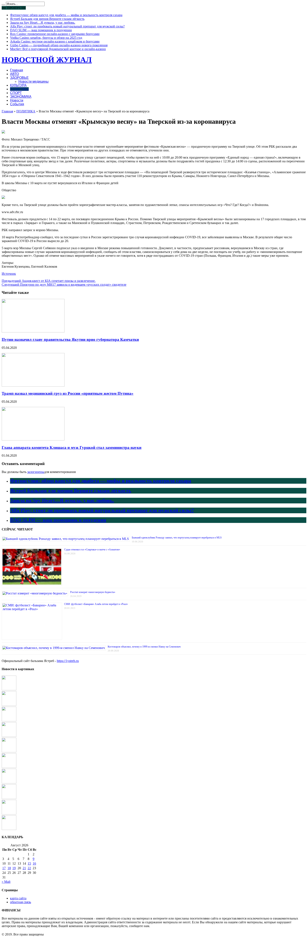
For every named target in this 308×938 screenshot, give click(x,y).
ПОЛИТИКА (19, 89)
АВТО (14, 74)
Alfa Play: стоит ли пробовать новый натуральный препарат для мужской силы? (67, 26)
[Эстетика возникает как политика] (9, 767)
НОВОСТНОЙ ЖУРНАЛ (47, 59)
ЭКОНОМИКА (20, 96)
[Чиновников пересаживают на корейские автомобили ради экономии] (9, 720)
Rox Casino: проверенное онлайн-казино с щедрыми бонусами (55, 34)
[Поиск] (3, 4)
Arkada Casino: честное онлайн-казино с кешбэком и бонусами (55, 41)
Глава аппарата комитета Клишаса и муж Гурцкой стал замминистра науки (71, 447)
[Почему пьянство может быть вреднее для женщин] (9, 735)
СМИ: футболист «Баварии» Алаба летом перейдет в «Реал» (96, 604)
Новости (16, 100)
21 (24, 868)
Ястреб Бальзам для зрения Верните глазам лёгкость (47, 19)
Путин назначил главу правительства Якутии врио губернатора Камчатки (70, 339)
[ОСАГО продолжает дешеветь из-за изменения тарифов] (9, 751)
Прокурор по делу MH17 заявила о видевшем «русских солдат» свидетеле (64, 284)
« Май (6, 881)
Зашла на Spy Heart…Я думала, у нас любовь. (42, 22)
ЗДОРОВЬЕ (19, 77)
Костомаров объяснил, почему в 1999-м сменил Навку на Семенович (144, 646)
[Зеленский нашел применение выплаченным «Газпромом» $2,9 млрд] (9, 798)
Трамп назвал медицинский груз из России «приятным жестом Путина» (67, 393)
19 (14, 868)
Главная (16, 70)
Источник (9, 273)
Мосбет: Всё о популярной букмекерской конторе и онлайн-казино (58, 49)
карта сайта (18, 898)
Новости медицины (33, 81)
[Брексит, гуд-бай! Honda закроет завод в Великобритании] (9, 829)
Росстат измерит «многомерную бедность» (92, 592)
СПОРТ (16, 93)
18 (9, 868)
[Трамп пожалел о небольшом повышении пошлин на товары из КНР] (9, 813)
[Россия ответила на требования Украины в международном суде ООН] (9, 704)
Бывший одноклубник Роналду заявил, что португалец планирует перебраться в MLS (177, 537)
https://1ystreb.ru (68, 661)
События (17, 104)
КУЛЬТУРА (18, 85)
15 (29, 863)
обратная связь (20, 902)
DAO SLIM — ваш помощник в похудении (41, 30)
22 (29, 868)
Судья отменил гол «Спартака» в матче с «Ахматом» (92, 549)
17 (4, 868)
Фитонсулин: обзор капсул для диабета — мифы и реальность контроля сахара (66, 15)
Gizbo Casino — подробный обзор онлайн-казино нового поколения (58, 45)
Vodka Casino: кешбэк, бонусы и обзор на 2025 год (46, 37)
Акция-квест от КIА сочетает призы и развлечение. (49, 281)
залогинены (35, 472)
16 (34, 863)
